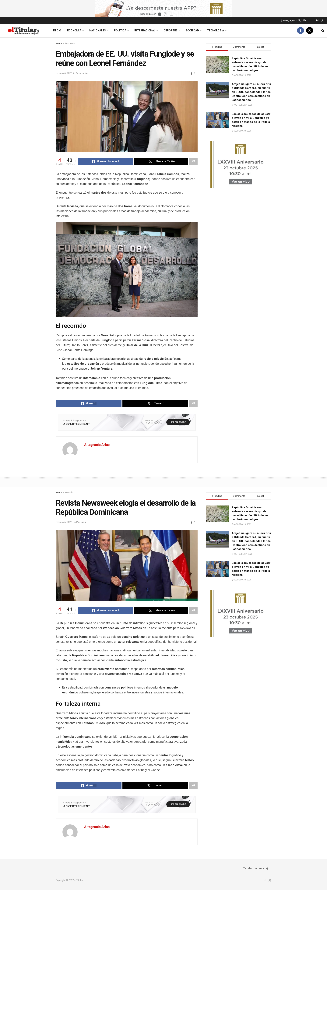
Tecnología (215, 30)
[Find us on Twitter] (309, 30)
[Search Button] (322, 30)
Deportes (171, 30)
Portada (69, 492)
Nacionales (97, 30)
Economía (74, 30)
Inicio (57, 30)
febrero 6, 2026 (64, 73)
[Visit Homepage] (23, 30)
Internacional (144, 30)
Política (120, 30)
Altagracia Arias (97, 445)
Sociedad (192, 30)
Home (59, 43)
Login (321, 20)
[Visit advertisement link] (163, 8)
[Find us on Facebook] (300, 30)
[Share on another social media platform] (193, 161)
